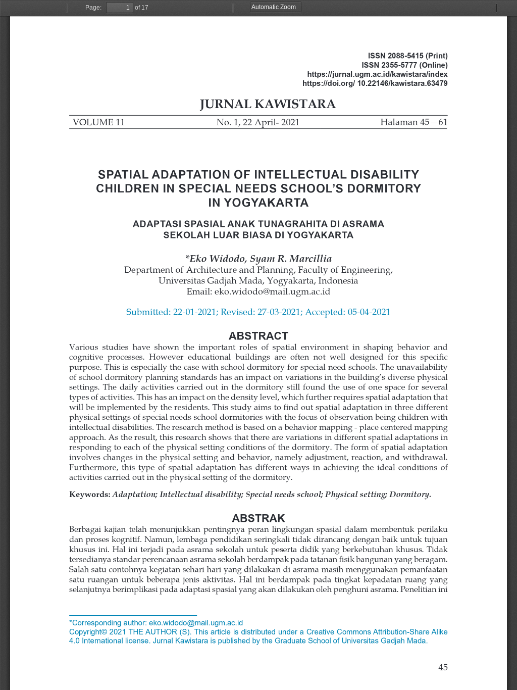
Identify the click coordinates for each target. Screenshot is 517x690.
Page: (93, 7)
